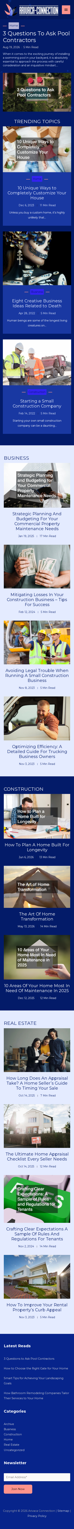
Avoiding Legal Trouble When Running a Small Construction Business (37, 675)
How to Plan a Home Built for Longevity (37, 847)
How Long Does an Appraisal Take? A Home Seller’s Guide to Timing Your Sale (37, 1083)
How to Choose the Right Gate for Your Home (36, 1368)
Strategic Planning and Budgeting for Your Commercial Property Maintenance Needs (37, 521)
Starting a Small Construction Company (37, 403)
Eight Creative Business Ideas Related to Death (37, 303)
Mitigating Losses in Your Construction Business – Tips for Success (37, 599)
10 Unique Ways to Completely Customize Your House (37, 192)
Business (37, 292)
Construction (37, 392)
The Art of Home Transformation (37, 916)
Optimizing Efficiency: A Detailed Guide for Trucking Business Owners (37, 751)
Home (13, 25)
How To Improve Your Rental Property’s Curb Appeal (37, 1307)
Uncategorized (14, 1450)
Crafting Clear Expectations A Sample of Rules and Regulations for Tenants (37, 1234)
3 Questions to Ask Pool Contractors (36, 37)
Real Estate (11, 1444)
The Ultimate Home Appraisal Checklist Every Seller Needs (37, 1157)
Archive (9, 1424)
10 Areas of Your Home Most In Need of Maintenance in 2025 (37, 988)
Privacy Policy (37, 1516)
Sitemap (63, 1511)
